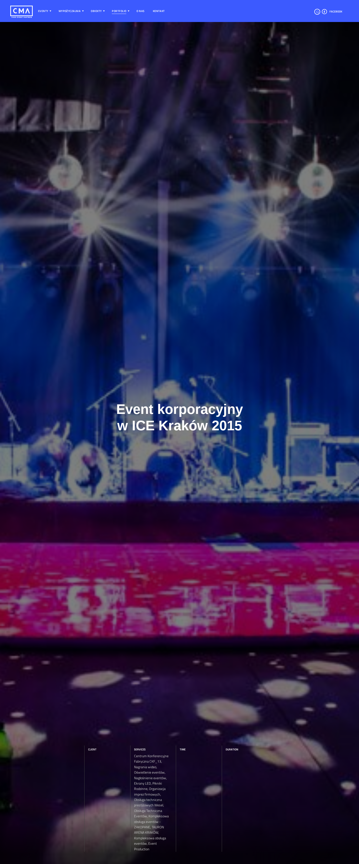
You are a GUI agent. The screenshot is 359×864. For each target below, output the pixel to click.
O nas (140, 11)
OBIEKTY (96, 11)
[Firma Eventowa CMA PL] (16, 11)
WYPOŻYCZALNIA (70, 11)
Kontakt (159, 11)
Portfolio (119, 11)
